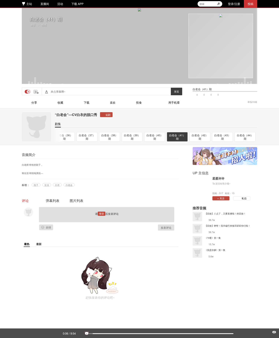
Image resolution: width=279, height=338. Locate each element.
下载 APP (77, 4)
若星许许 (218, 178)
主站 (29, 4)
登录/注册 (234, 4)
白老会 (69, 185)
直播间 (44, 4)
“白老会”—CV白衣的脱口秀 (76, 114)
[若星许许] (201, 185)
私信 (244, 198)
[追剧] (106, 114)
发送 (176, 91)
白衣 (57, 185)
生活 (46, 185)
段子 (36, 185)
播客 (33, 25)
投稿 (250, 4)
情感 (44, 25)
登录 (101, 213)
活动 (60, 4)
